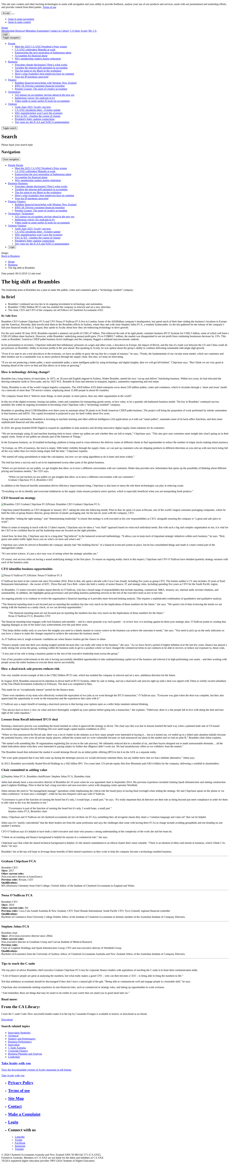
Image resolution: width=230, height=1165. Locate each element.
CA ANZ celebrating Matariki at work (35, 49)
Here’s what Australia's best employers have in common (44, 73)
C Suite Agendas (17, 1047)
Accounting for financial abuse (31, 55)
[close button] (13, 13)
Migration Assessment (37, 30)
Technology (14, 91)
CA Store (75, 30)
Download (7, 1019)
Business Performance (20, 1041)
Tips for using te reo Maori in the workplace (38, 70)
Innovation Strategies (19, 1032)
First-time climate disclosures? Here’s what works (41, 64)
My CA (92, 30)
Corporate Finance (18, 1050)
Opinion (12, 104)
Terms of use (49, 7)
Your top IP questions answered (31, 76)
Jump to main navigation (21, 19)
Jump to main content (19, 22)
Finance (12, 79)
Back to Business (10, 256)
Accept (6, 13)
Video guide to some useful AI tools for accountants (42, 101)
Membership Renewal (13, 30)
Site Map (16, 1098)
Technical (13, 1035)
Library (65, 30)
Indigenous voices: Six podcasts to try (35, 97)
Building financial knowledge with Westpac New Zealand (45, 82)
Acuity (84, 30)
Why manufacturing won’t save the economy (39, 113)
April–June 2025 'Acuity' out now (33, 107)
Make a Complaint (24, 1114)
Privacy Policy (20, 1082)
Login (5, 34)
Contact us (55, 30)
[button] (11, 37)
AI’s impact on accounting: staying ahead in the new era (44, 94)
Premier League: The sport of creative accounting (41, 88)
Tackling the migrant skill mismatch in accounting (41, 67)
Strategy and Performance (22, 1038)
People (11, 43)
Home (4, 27)
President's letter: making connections (35, 119)
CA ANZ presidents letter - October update (37, 110)
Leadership (14, 1056)
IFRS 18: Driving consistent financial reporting (40, 85)
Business (13, 61)
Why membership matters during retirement (38, 58)
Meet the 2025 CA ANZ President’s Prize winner (41, 46)
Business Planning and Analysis (25, 1053)
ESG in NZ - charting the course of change (37, 116)
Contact (15, 1106)
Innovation (14, 1044)
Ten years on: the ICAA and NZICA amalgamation (42, 122)
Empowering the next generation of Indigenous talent (43, 52)
